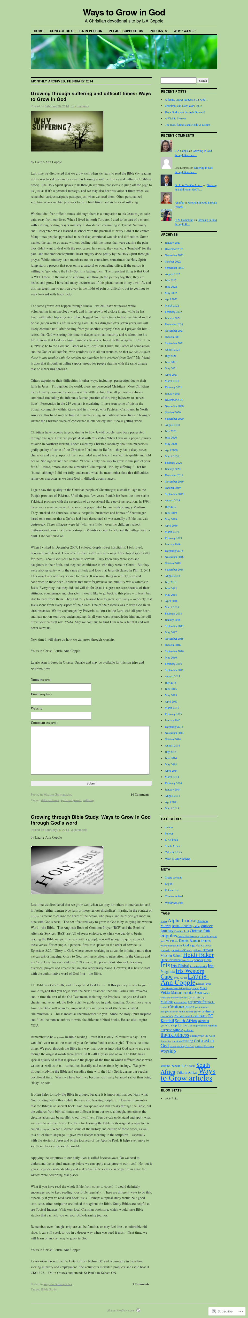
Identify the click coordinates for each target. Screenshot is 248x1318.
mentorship (177, 997)
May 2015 (171, 695)
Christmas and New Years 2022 (183, 106)
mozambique (180, 1002)
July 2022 (170, 280)
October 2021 (173, 337)
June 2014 (171, 758)
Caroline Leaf (181, 931)
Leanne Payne (203, 983)
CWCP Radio (171, 941)
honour (169, 833)
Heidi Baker (198, 954)
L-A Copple (181, 151)
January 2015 (172, 720)
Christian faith (200, 930)
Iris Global (180, 965)
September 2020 (174, 418)
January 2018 (172, 620)
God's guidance (193, 945)
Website (36, 708)
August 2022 (172, 274)
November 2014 (174, 733)
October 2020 (173, 412)
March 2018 (172, 607)
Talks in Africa (173, 852)
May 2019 (171, 519)
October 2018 (173, 563)
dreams (169, 827)
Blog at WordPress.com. (121, 1310)
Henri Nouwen (171, 960)
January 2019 (172, 544)
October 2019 (173, 488)
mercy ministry (193, 997)
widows (199, 1046)
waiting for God (185, 1046)
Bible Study (49, 1289)
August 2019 (172, 500)
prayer (197, 1011)
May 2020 (171, 444)
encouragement (168, 945)
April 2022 (171, 299)
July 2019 (170, 506)
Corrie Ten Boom (187, 936)
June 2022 (171, 286)
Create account (173, 877)
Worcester (208, 1046)
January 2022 (172, 318)
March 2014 (172, 777)
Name (41, 679)
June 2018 (171, 588)
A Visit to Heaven (175, 118)
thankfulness (175, 1034)
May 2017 (171, 632)
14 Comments (140, 794)
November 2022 (174, 255)
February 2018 (173, 613)
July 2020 (170, 431)
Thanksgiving (197, 1035)
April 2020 (171, 450)
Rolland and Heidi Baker (191, 1016)
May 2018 (171, 594)
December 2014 (174, 726)
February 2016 (173, 664)
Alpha (164, 921)
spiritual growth (71, 800)
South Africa (172, 846)
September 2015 (174, 670)
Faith (179, 945)
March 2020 (172, 456)
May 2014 (171, 764)
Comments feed (174, 896)
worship (168, 1050)
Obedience (177, 1006)
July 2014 (170, 752)
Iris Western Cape (182, 973)
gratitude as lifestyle (181, 950)
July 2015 (170, 682)
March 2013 (172, 808)
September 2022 (174, 268)
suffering (89, 800)
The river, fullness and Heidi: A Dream (187, 124)
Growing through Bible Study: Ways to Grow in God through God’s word (91, 819)
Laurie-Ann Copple (185, 979)
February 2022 (173, 312)
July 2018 (170, 582)
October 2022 (173, 261)
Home (38, 31)
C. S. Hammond (184, 220)
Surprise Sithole (172, 1029)
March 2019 (172, 532)
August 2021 (172, 349)
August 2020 (172, 425)
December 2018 (174, 550)
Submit (91, 783)
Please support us (126, 31)
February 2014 (173, 783)
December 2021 (174, 324)
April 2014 (171, 770)
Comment (44, 722)
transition (177, 1041)
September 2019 (174, 494)
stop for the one (182, 1025)
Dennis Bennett (189, 940)
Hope (207, 960)
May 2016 (171, 657)
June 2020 (171, 437)
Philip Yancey (186, 1011)
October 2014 (173, 739)
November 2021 (174, 330)
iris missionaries (198, 966)
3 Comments (140, 1283)
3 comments (79, 829)
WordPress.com (174, 902)
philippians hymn (169, 1011)
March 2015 (172, 708)
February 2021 (173, 387)
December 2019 (174, 475)
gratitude (165, 950)
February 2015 (173, 714)
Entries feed (171, 890)
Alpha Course (182, 920)
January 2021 (172, 393)
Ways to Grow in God (124, 12)
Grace (208, 945)
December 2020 (174, 400)
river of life (167, 1016)
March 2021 (172, 381)
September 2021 (174, 343)
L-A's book (171, 840)
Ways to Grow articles (58, 794)
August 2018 (172, 576)
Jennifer (179, 202)
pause (189, 1006)
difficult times (50, 800)
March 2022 (172, 305)
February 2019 (173, 538)
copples (169, 935)
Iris (165, 964)
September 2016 (174, 651)
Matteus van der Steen (186, 992)
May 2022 (171, 293)
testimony (189, 1030)
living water (192, 988)
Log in (168, 884)
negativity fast (198, 1001)
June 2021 (171, 362)
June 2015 (171, 689)
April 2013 (171, 802)
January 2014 (172, 789)
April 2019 (171, 525)
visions (173, 1046)
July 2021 (170, 356)
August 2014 (172, 745)
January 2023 (172, 242)
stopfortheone (200, 1025)
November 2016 (174, 638)
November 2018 (174, 557)
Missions (167, 1001)
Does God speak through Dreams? (185, 112)
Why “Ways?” (185, 31)
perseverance (202, 1007)
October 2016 (173, 645)
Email (41, 693)
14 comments (80, 106)
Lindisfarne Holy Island (173, 988)
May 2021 (171, 368)
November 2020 (174, 406)
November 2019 (174, 481)
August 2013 (172, 796)
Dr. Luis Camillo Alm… (188, 185)
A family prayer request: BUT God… (186, 99)
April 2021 (171, 374)
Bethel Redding (182, 925)
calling (197, 926)
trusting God (191, 1040)
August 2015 (172, 676)
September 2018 (174, 569)
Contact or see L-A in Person (76, 31)
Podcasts (158, 31)
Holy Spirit (187, 960)
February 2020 (173, 462)
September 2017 (174, 626)
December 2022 (174, 249)
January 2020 (172, 469)
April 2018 (171, 601)
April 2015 (171, 701)
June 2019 (171, 513)
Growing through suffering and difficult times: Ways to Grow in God (91, 96)
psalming (208, 1011)
